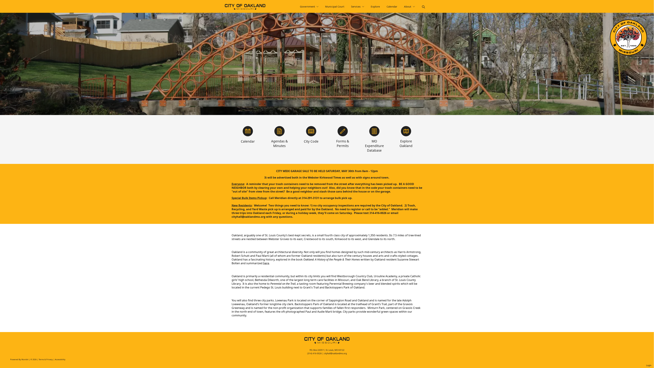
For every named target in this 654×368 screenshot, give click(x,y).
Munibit (24, 359)
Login (648, 365)
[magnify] (423, 7)
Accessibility (60, 359)
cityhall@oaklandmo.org (335, 353)
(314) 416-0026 (314, 353)
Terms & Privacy (46, 359)
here (266, 263)
